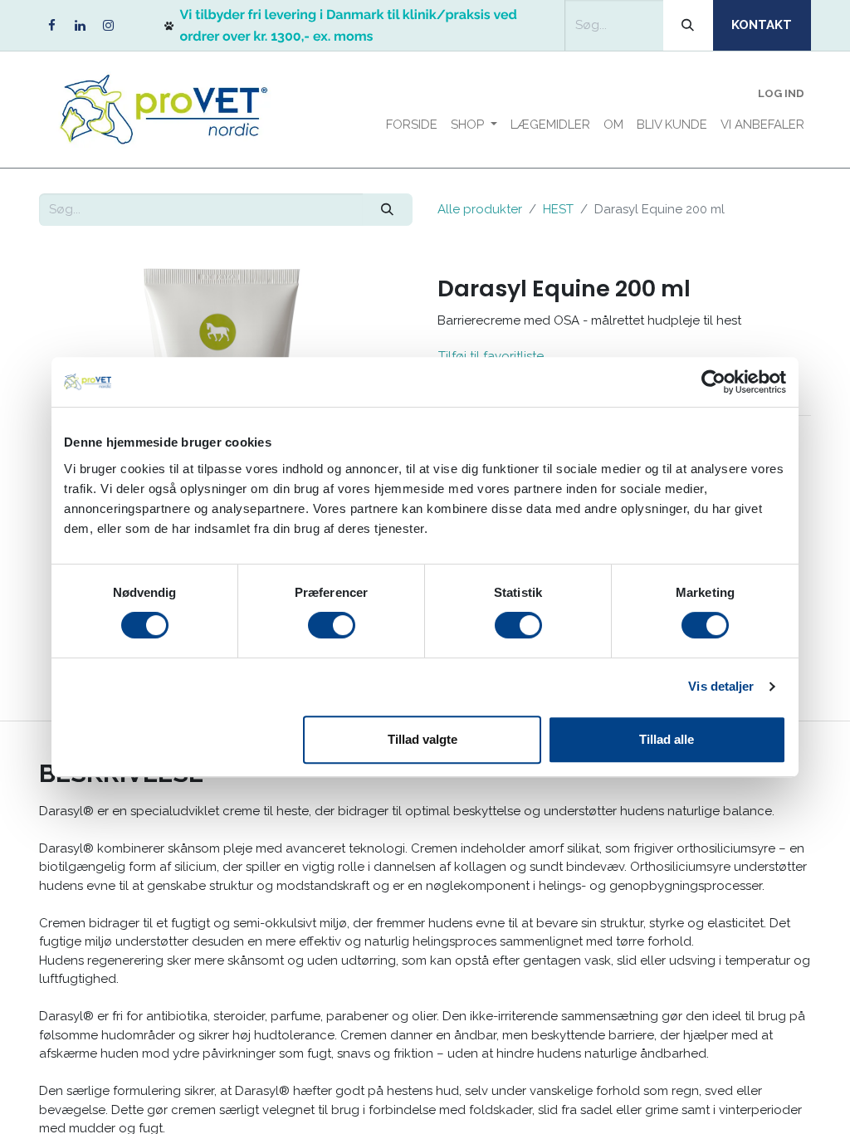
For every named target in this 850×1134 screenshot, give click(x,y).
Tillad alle (666, 739)
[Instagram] (107, 25)
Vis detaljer (721, 686)
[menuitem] (411, 125)
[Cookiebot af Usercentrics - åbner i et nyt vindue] (713, 381)
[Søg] (688, 25)
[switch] (331, 625)
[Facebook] (51, 25)
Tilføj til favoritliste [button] (491, 356)
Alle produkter (479, 209)
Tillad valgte (422, 739)
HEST (558, 209)
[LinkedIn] (79, 25)
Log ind (781, 93)
